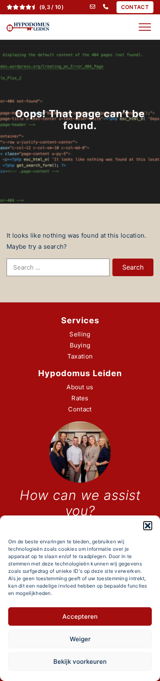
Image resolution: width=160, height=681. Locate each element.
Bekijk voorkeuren (80, 661)
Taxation (80, 356)
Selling (79, 334)
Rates (80, 398)
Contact (79, 409)
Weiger (80, 639)
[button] (148, 526)
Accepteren (80, 616)
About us (79, 387)
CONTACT (135, 7)
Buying (80, 345)
